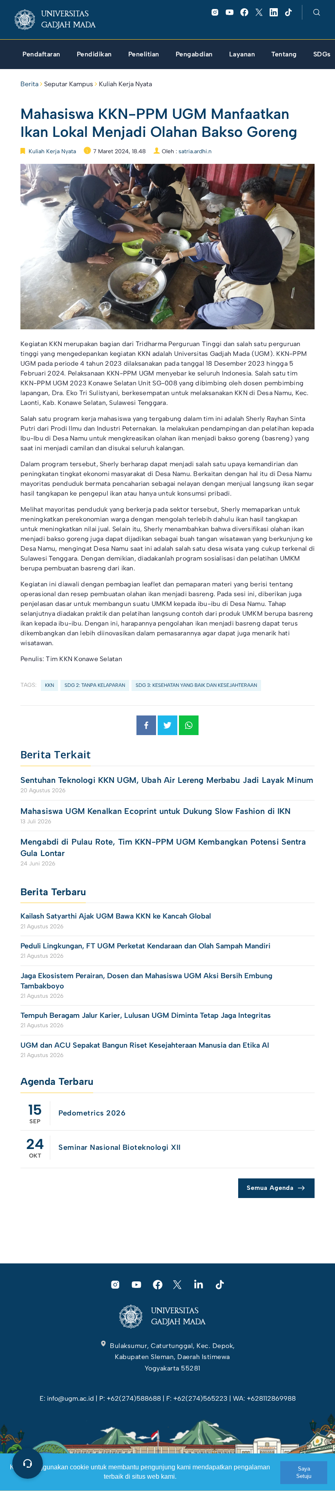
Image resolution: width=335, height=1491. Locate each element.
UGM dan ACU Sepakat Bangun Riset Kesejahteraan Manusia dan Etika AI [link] (144, 1045)
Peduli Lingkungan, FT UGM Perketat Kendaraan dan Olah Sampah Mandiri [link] (145, 945)
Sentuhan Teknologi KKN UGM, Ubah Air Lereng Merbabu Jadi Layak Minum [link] (166, 780)
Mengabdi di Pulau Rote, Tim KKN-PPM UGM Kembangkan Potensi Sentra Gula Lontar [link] (163, 847)
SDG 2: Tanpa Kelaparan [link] (95, 685)
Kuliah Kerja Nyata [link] (125, 84)
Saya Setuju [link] (303, 1472)
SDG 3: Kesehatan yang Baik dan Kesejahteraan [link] (196, 685)
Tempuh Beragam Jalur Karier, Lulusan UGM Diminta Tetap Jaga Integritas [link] (145, 1015)
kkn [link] (49, 685)
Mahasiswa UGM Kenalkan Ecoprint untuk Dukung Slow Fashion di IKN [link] (155, 811)
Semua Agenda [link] (270, 1187)
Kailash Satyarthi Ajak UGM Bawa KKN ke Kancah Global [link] (115, 916)
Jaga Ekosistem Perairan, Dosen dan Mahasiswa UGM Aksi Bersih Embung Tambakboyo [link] (146, 980)
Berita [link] (29, 84)
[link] (61, 19)
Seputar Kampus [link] (68, 84)
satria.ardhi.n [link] (195, 151)
